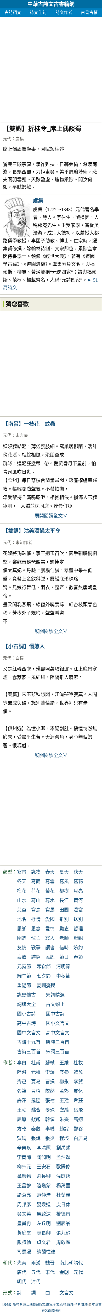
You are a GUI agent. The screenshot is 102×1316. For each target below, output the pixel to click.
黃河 (78, 900)
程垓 (64, 1138)
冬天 (21, 881)
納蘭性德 (46, 1252)
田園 (64, 910)
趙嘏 (64, 1129)
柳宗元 (24, 1166)
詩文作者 (63, 12)
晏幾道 (44, 1204)
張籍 (21, 1091)
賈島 (36, 1081)
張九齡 (63, 1233)
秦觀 (36, 1129)
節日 (64, 957)
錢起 (36, 1119)
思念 (36, 928)
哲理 (78, 928)
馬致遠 (44, 1214)
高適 (78, 1119)
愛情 (50, 928)
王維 (64, 1062)
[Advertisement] (51, 68)
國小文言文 (57, 1023)
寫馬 (50, 910)
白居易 (80, 1138)
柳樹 (64, 891)
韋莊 (78, 1100)
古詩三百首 (29, 1051)
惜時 (64, 947)
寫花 (78, 881)
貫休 (78, 1091)
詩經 (36, 957)
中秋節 (63, 976)
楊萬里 (63, 1185)
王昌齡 (24, 1185)
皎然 (50, 1091)
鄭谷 (78, 1129)
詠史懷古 (26, 995)
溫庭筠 (63, 1176)
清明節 (63, 966)
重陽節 (24, 985)
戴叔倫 (24, 1242)
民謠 (50, 957)
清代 (36, 1281)
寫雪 (50, 881)
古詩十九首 (29, 1042)
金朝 (64, 1272)
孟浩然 (63, 1157)
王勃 (21, 1110)
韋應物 (24, 1176)
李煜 (50, 1072)
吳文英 (24, 1214)
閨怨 (21, 938)
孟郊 (64, 1091)
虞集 (19, 139)
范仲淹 (44, 1195)
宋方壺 (21, 435)
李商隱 (24, 1157)
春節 (78, 957)
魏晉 (50, 1263)
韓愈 (78, 1072)
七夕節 (44, 976)
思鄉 (21, 928)
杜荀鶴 (63, 1195)
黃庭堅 (24, 1233)
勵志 (64, 928)
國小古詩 (26, 1014)
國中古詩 (55, 1014)
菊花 (50, 891)
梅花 (21, 891)
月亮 (78, 891)
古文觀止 (55, 1004)
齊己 (21, 1081)
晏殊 (50, 1110)
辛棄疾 (24, 1148)
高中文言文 (57, 1032)
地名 (21, 919)
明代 (21, 1281)
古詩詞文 (12, 12)
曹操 (50, 1081)
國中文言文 (29, 1032)
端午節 (24, 976)
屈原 (21, 1119)
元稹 (36, 1072)
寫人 (50, 938)
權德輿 (63, 1214)
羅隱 (36, 1100)
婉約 (78, 947)
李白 (21, 1062)
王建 (64, 1100)
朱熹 (64, 1119)
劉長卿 (44, 1176)
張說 (36, 1138)
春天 (50, 872)
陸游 (21, 1072)
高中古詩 (26, 1023)
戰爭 (36, 947)
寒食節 (44, 966)
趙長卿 (44, 1233)
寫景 (21, 872)
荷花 (36, 891)
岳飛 (78, 1110)
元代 (7, 139)
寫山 (36, 900)
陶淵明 (44, 1157)
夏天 (64, 872)
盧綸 (64, 1110)
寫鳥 (36, 910)
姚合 (36, 1110)
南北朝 (66, 1263)
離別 (64, 919)
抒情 (36, 919)
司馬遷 (24, 1252)
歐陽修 (63, 1166)
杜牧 (78, 1062)
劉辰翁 (63, 1223)
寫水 (50, 900)
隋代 (78, 1263)
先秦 (21, 1263)
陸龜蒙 (44, 1185)
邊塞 (78, 910)
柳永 (64, 1081)
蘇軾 (50, 1062)
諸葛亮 (24, 1195)
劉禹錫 (63, 1148)
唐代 (21, 1272)
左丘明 (44, 1223)
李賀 (78, 1081)
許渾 (21, 1100)
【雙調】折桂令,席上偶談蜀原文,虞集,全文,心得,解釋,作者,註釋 (44, 1305)
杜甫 (36, 1062)
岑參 (64, 1072)
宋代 (50, 1272)
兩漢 (36, 1263)
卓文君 (44, 1242)
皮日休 (63, 1204)
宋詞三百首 (57, 1051)
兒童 (21, 910)
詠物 (36, 872)
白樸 (19, 658)
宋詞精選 (55, 995)
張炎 (50, 1138)
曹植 (36, 1091)
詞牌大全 (26, 1004)
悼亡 (36, 938)
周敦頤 (63, 1242)
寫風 (64, 881)
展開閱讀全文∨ (51, 516)
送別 (78, 919)
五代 (36, 1272)
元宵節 (24, 966)
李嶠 (50, 1129)
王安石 (44, 1166)
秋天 (78, 872)
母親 (78, 938)
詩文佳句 (38, 12)
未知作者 (23, 542)
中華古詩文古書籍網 (51, 4)
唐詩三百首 (57, 1042)
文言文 (66, 1293)
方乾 (21, 1129)
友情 (21, 947)
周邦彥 (24, 1204)
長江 (64, 900)
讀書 (50, 947)
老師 (64, 938)
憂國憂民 (46, 985)
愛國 (50, 919)
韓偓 (50, 1119)
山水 (21, 900)
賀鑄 (21, 1138)
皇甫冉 (24, 1223)
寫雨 (36, 881)
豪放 (21, 957)
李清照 (44, 1148)
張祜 (50, 1100)
